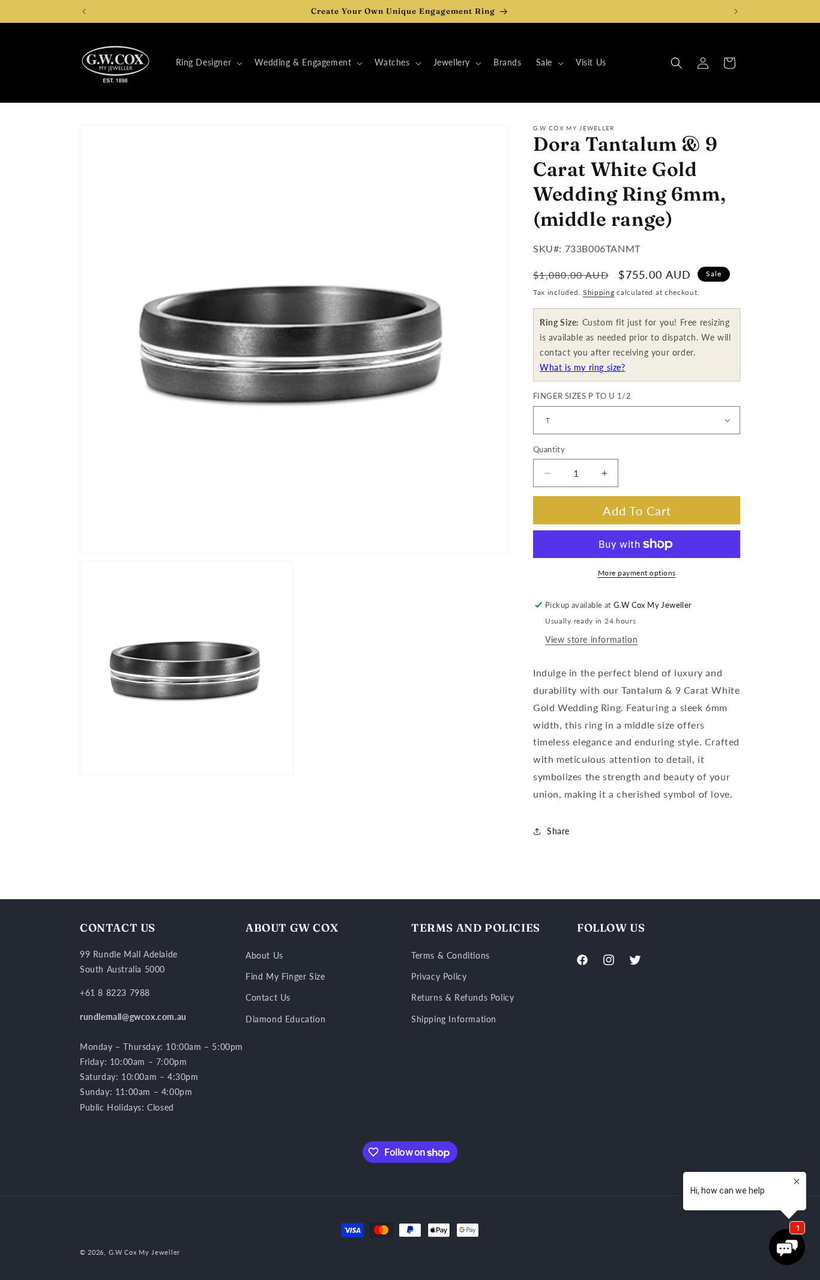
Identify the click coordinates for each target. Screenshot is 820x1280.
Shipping (599, 292)
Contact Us (268, 997)
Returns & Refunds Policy (462, 997)
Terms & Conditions (450, 955)
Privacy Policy (438, 976)
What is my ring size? (583, 367)
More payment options (637, 572)
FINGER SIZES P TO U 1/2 (582, 396)
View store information (591, 639)
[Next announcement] (736, 11)
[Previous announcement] (84, 11)
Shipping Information (453, 1019)
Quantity (549, 449)
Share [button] (558, 831)
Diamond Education (285, 1019)
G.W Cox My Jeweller (144, 1252)
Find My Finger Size (285, 976)
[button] (208, 62)
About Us (264, 955)
